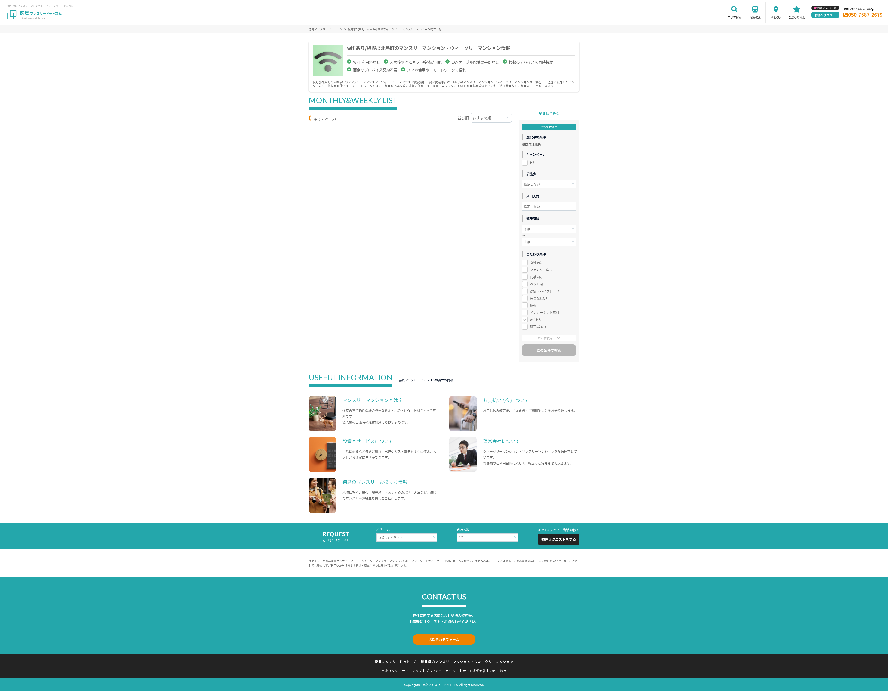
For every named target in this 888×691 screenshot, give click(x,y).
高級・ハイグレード (544, 291)
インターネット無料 (544, 312)
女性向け (536, 262)
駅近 (533, 305)
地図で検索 (551, 113)
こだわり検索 (796, 17)
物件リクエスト (825, 15)
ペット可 (536, 284)
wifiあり (536, 319)
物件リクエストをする (558, 539)
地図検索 (776, 17)
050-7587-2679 (865, 14)
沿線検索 (755, 17)
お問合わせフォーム (444, 639)
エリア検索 (734, 17)
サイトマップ (412, 670)
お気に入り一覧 (827, 8)
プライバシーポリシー (442, 670)
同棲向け (536, 276)
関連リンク (390, 670)
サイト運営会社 (474, 670)
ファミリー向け (541, 269)
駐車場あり (538, 326)
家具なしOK (538, 298)
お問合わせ (498, 670)
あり (532, 162)
